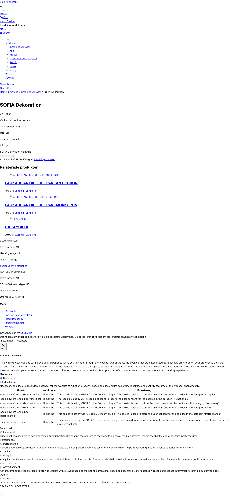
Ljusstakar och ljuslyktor (23, 58)
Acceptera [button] (21, 340)
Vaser (13, 66)
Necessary (9, 378)
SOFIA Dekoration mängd (14, 151)
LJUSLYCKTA (16, 227)
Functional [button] (6, 428)
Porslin (13, 62)
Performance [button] (7, 439)
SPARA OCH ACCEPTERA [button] (14, 486)
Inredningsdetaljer (20, 46)
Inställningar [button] (7, 340)
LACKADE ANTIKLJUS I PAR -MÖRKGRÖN (41, 205)
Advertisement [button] (8, 463)
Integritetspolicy (14, 318)
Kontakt (9, 326)
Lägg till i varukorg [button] (25, 190)
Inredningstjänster (15, 322)
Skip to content (9, 1)
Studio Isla (26, 332)
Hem (7, 39)
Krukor (13, 54)
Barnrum (9, 77)
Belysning (10, 70)
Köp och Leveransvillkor (18, 315)
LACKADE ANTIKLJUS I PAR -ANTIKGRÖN (41, 183)
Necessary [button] (6, 374)
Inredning (10, 43)
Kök (12, 50)
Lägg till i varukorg (7, 156)
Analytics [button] (5, 451)
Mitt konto (11, 311)
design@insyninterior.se (13, 265)
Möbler (9, 74)
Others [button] (4, 474)
